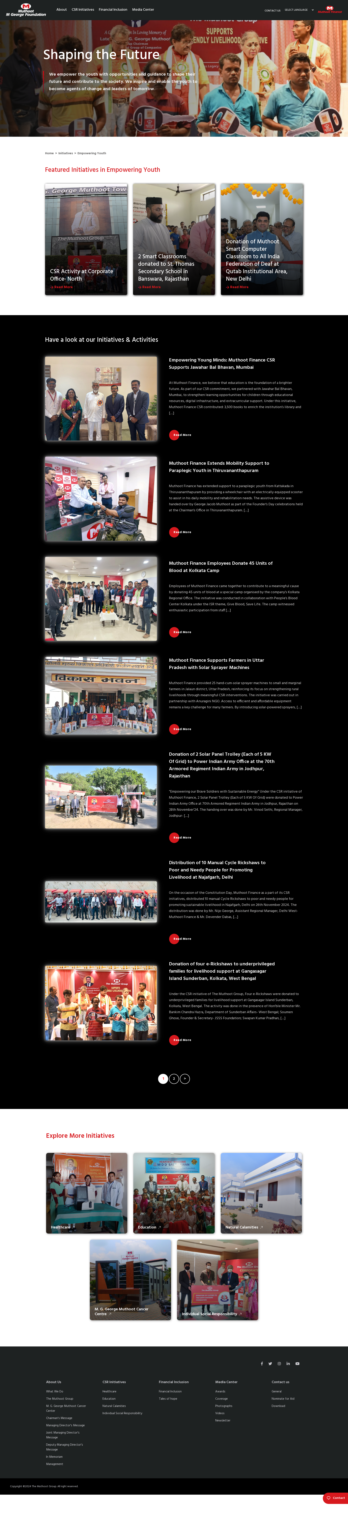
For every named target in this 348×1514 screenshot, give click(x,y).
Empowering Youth (92, 153)
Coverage (221, 1398)
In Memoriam (54, 1457)
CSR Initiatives (83, 10)
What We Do (54, 1391)
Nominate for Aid (283, 1398)
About (61, 10)
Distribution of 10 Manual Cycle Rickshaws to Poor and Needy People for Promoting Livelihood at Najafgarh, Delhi (217, 870)
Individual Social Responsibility (122, 1413)
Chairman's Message (59, 1418)
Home (49, 153)
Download (278, 1406)
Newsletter (222, 1420)
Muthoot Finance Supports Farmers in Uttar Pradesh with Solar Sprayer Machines (216, 664)
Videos (220, 1413)
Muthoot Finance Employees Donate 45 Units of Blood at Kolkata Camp (220, 567)
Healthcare (109, 1391)
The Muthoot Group (59, 1398)
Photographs (223, 1406)
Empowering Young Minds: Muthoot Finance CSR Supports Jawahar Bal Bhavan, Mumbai (222, 363)
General (277, 1391)
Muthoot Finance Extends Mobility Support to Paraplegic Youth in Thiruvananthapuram (219, 467)
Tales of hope (168, 1398)
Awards (220, 1391)
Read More (63, 287)
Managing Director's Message (65, 1425)
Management (54, 1464)
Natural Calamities (114, 1406)
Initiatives (65, 153)
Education (109, 1398)
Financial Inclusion (113, 10)
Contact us (273, 10)
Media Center (143, 10)
